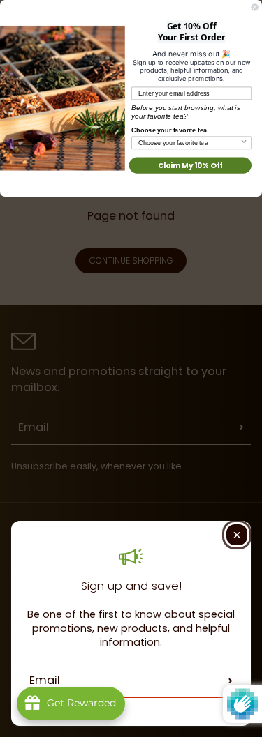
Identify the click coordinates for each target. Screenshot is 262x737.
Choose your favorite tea (169, 129)
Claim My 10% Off (190, 164)
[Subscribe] (230, 680)
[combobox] (189, 143)
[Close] (236, 534)
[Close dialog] (255, 7)
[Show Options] (244, 143)
